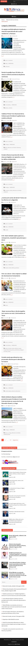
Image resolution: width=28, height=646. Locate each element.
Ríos (9, 434)
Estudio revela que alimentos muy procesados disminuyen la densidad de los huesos (13, 359)
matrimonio (17, 350)
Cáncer (6, 305)
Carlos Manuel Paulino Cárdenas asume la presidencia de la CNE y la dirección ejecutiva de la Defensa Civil (17, 565)
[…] (2, 56)
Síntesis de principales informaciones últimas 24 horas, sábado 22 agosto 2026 (17, 545)
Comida (6, 230)
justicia (12, 350)
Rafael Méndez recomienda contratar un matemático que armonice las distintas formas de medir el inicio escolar (17, 575)
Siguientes (15, 440)
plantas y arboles (8, 108)
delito (11, 190)
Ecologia (7, 144)
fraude (19, 348)
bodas (6, 348)
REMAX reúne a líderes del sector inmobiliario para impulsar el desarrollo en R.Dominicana (16, 521)
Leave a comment (8, 60)
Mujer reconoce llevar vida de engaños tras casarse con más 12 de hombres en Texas (13, 313)
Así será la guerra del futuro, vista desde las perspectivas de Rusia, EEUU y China (17, 505)
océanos (5, 149)
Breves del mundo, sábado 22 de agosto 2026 (17, 536)
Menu (14, 16)
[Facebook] (12, 4)
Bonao (6, 433)
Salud (6, 63)
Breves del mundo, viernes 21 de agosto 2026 (13, 616)
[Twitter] (14, 4)
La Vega (9, 433)
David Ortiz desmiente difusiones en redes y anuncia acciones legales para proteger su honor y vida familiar (14, 624)
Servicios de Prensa (15, 79)
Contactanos (14, 641)
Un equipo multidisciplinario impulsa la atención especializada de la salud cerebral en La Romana (13, 31)
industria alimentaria (15, 391)
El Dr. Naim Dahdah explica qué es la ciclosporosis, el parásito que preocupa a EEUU (14, 238)
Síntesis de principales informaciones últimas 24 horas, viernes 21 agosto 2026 (17, 474)
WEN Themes (17, 644)
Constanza (7, 190)
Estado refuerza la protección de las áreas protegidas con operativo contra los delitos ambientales (13, 157)
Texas (9, 351)
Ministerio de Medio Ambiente (14, 147)
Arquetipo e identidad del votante (16, 511)
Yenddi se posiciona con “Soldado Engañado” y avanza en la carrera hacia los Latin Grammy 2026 (17, 555)
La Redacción (14, 36)
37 (10, 440)
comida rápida (8, 391)
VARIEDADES (10, 63)
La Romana (7, 66)
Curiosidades (8, 104)
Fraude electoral (7, 350)
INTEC (6, 147)
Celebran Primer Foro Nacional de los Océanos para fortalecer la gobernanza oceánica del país (13, 116)
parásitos (17, 267)
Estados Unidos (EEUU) (10, 267)
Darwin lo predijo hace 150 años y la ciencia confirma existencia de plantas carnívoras (13, 74)
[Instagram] (16, 4)
